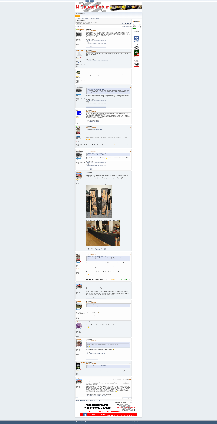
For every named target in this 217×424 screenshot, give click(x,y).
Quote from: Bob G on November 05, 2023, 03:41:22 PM (96, 342)
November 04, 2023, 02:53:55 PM (91, 127)
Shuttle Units (88, 29)
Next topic (129, 23)
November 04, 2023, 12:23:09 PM (91, 51)
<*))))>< (88, 139)
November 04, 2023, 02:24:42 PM (91, 111)
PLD (78, 110)
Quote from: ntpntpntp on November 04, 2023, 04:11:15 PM (97, 256)
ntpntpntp (79, 172)
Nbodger (79, 339)
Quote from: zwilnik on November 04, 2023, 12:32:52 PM (96, 89)
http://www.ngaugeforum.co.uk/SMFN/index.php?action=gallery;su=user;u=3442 (98, 60)
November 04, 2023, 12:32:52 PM (91, 71)
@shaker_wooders (89, 381)
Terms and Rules (136, 421)
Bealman (79, 301)
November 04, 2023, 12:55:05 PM (91, 87)
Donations (136, 58)
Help (133, 421)
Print (130, 26)
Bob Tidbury (80, 50)
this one (94, 129)
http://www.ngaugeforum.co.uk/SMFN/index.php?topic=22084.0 (96, 47)
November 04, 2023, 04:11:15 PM (91, 173)
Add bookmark (125, 26)
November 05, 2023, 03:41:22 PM (91, 322)
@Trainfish (88, 285)
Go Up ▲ (141, 421)
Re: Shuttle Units (89, 50)
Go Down (77, 26)
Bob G (78, 321)
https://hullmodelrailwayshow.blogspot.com (93, 121)
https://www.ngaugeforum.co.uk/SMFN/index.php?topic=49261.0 (96, 353)
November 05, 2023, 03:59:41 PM (91, 340)
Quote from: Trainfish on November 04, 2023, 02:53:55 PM (97, 153)
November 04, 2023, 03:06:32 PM (91, 151)
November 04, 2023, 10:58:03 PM (91, 302)
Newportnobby (80, 29)
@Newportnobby (99, 129)
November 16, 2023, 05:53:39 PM (91, 363)
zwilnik (79, 70)
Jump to (116, 402)
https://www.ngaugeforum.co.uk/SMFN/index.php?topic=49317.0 (96, 356)
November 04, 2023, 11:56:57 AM (91, 30)
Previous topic (123, 23)
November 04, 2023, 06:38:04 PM (91, 254)
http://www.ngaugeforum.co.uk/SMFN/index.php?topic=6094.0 (96, 43)
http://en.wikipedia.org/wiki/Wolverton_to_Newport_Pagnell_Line (96, 40)
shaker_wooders (81, 362)
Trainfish (79, 126)
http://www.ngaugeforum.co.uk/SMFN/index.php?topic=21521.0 (96, 46)
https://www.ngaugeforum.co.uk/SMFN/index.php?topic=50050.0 (96, 249)
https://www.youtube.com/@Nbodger (92, 359)
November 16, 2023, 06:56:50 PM (91, 379)
